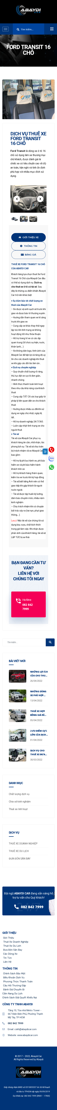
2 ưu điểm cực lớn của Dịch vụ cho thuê (38, 734)
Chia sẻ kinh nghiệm (20, 801)
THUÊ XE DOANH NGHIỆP (23, 843)
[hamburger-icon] (5, 29)
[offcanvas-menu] (52, 29)
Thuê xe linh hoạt (18, 809)
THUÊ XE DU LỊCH (19, 851)
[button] (17, 199)
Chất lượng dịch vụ (19, 794)
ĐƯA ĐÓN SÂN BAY (19, 858)
